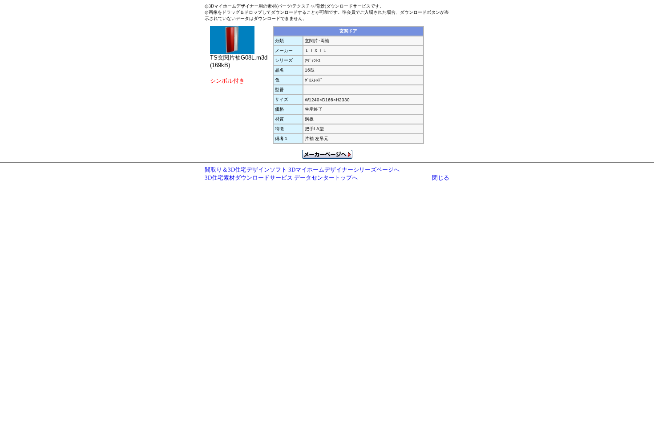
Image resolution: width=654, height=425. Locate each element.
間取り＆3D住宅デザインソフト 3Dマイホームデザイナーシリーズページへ (302, 169)
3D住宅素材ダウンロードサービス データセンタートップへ (281, 177)
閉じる (440, 177)
